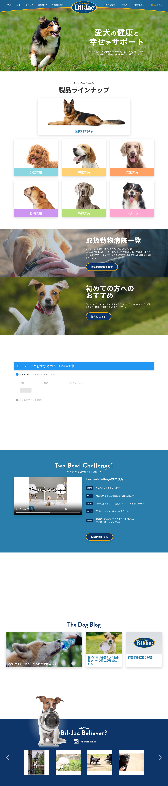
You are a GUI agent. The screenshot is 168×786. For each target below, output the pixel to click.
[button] (8, 757)
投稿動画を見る (99, 536)
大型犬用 (132, 172)
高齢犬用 (84, 213)
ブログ (124, 5)
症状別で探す (84, 131)
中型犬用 (84, 172)
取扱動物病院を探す (102, 267)
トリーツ (132, 213)
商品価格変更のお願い (141, 657)
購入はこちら (156, 5)
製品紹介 (42, 5)
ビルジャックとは (24, 5)
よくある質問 (109, 5)
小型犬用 (36, 172)
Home (8, 5)
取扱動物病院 (57, 5)
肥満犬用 (36, 213)
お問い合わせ (139, 5)
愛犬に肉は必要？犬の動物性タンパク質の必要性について (103, 660)
